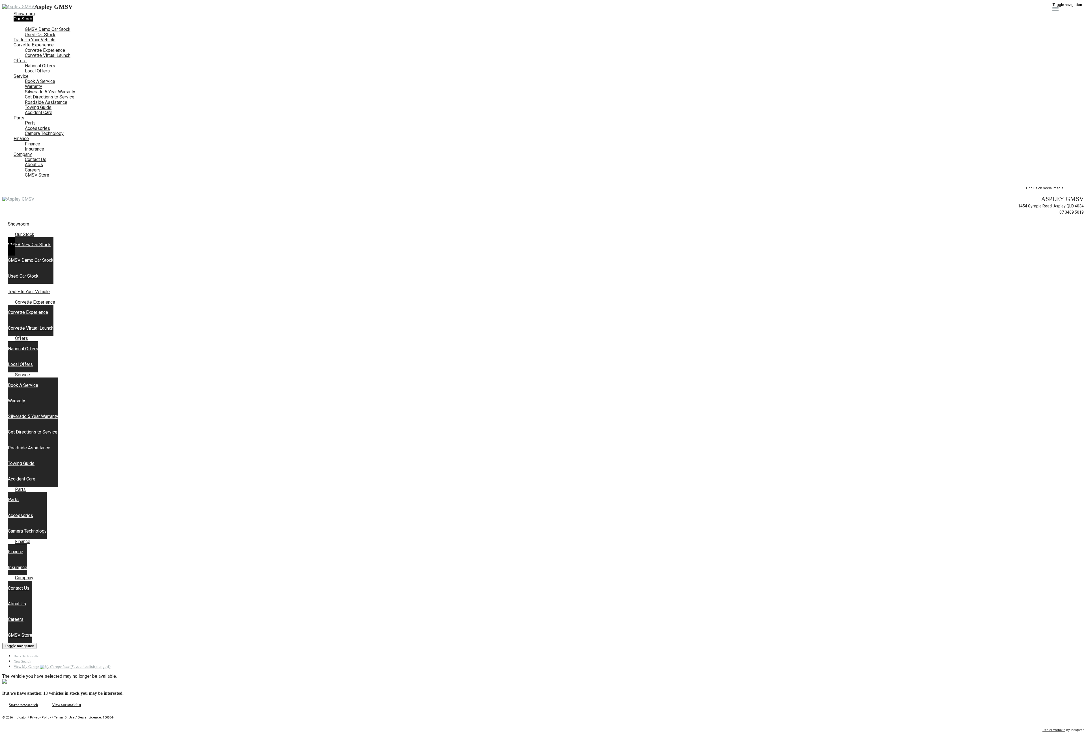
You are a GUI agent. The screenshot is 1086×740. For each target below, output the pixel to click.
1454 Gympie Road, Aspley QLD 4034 (1051, 206)
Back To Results (26, 656)
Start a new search (23, 705)
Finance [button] (21, 138)
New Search (22, 661)
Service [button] (21, 76)
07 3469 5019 (1071, 212)
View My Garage (62, 666)
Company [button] (23, 154)
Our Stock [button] (23, 19)
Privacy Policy (40, 717)
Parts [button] (19, 118)
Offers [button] (20, 60)
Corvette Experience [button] (34, 45)
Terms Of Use (64, 717)
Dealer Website (1053, 730)
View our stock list (66, 705)
